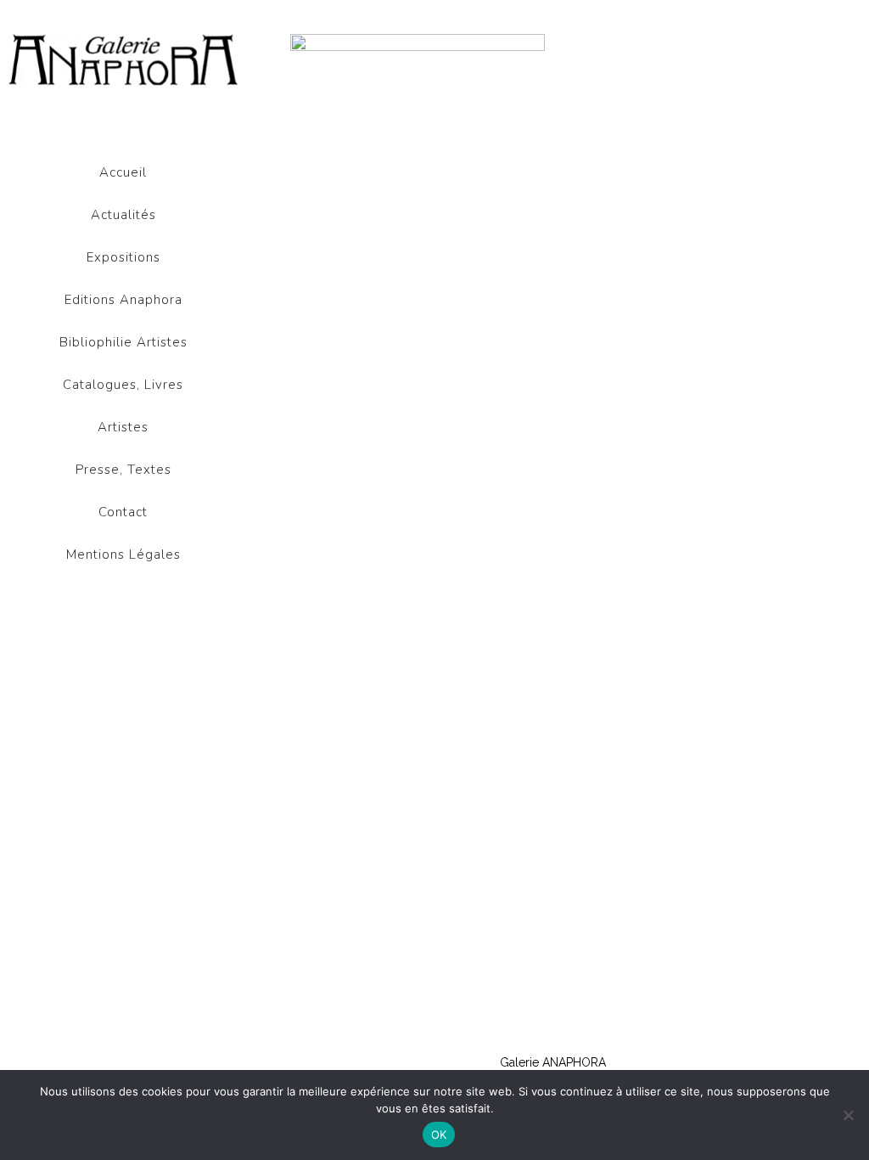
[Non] (847, 1115)
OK (439, 1134)
